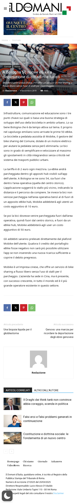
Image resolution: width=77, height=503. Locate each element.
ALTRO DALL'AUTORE (46, 390)
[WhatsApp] (31, 102)
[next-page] (11, 451)
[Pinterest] (23, 102)
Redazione (11, 90)
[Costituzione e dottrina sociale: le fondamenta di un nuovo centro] (12, 438)
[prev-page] (6, 451)
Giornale (16, 40)
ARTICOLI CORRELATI (18, 390)
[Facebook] (7, 102)
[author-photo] (38, 367)
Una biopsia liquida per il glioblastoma (18, 331)
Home (5, 40)
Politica (17, 66)
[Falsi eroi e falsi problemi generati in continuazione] (12, 421)
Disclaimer (58, 493)
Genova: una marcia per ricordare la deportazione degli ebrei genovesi (58, 333)
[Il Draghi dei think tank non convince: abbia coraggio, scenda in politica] (12, 404)
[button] (7, 496)
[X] (15, 102)
